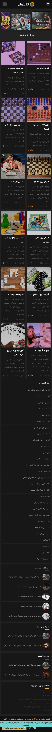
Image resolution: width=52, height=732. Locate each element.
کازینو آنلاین (46, 540)
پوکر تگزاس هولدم (43, 459)
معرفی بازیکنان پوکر (43, 559)
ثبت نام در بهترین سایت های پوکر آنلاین (36, 477)
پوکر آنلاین (46, 710)
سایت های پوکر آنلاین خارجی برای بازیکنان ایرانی (24, 576)
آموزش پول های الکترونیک (41, 427)
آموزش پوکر (46, 415)
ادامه (31, 89)
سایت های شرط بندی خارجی (40, 534)
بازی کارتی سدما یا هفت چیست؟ (29, 596)
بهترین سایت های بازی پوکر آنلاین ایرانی (36, 706)
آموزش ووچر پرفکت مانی (41, 440)
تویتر (35, 727)
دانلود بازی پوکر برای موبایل (40, 490)
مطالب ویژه (46, 552)
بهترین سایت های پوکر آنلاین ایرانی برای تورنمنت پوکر (22, 645)
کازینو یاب (26, 4)
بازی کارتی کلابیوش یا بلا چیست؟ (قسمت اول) (25, 616)
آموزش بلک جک (44, 408)
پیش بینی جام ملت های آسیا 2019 (38, 465)
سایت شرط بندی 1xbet (41, 527)
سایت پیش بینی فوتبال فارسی (39, 515)
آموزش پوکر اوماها (43, 421)
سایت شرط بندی (44, 521)
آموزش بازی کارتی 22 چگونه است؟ (29, 586)
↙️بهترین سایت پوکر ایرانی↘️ (14, 728)
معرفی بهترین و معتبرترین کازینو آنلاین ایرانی (34, 699)
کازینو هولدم (45, 546)
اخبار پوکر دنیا (45, 446)
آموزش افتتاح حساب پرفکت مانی (38, 390)
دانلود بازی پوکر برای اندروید (40, 484)
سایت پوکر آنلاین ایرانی (42, 502)
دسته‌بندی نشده (44, 496)
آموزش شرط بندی (43, 434)
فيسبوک (29, 727)
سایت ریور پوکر (45, 691)
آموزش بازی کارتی (43, 402)
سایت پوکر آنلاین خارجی (41, 509)
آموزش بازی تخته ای (42, 396)
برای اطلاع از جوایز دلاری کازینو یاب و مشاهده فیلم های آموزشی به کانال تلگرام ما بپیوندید (26, 724)
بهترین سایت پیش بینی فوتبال (39, 703)
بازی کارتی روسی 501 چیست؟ (30, 606)
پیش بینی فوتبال (44, 471)
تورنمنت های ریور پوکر (42, 695)
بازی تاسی (46, 452)
